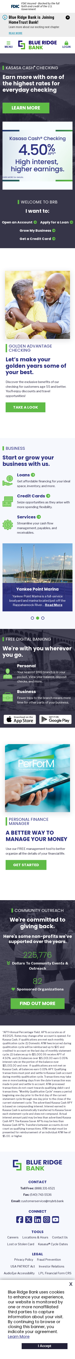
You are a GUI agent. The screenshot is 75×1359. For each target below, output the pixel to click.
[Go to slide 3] (42, 618)
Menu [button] (9, 46)
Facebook (19, 1220)
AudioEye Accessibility (19, 1273)
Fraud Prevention (49, 1259)
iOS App (20, 719)
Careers (13, 1237)
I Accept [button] (44, 1346)
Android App (55, 719)
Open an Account (17, 222)
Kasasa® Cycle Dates (53, 1244)
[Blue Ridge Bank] (37, 45)
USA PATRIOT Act (23, 1266)
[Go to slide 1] (32, 618)
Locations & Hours (35, 1237)
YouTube (55, 1220)
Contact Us (60, 1237)
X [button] (70, 1284)
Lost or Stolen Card (20, 1244)
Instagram (46, 1220)
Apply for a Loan (54, 222)
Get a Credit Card (35, 238)
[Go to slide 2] (37, 618)
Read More (15, 33)
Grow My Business (35, 230)
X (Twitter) (28, 1220)
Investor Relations (51, 1266)
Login (66, 46)
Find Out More (37, 1003)
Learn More (19, 1336)
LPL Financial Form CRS (54, 1273)
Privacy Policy (23, 1259)
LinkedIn (37, 1220)
